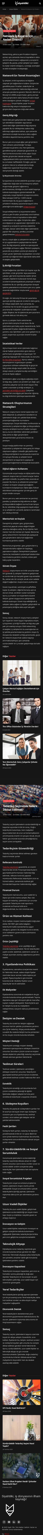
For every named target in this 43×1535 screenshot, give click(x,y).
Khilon (7, 1534)
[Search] (40, 3)
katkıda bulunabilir (22, 234)
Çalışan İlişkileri (9, 31)
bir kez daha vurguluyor (12, 359)
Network (6, 570)
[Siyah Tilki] (21, 3)
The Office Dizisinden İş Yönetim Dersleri (20, 726)
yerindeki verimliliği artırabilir (14, 390)
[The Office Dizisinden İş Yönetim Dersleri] (21, 711)
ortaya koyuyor (29, 206)
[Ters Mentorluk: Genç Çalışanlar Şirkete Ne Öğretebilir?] (21, 746)
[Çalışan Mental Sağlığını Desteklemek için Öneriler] (21, 673)
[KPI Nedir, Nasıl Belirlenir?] (21, 1392)
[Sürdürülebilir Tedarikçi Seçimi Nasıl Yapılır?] (21, 1427)
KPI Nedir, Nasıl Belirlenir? (14, 1408)
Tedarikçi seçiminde (10, 946)
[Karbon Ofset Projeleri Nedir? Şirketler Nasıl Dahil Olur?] (21, 1465)
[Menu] (3, 3)
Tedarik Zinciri (8, 801)
